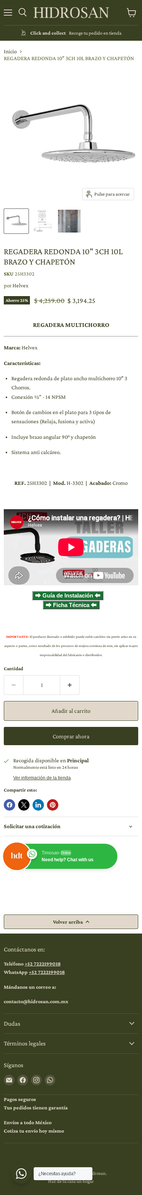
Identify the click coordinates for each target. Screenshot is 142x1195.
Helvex (20, 285)
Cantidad (13, 668)
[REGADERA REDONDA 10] (16, 221)
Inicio (10, 51)
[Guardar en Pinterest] (52, 805)
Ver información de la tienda (42, 778)
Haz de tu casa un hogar (71, 1181)
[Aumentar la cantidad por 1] (70, 685)
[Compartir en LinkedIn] (38, 805)
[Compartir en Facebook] (9, 805)
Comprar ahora (71, 736)
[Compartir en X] (24, 805)
